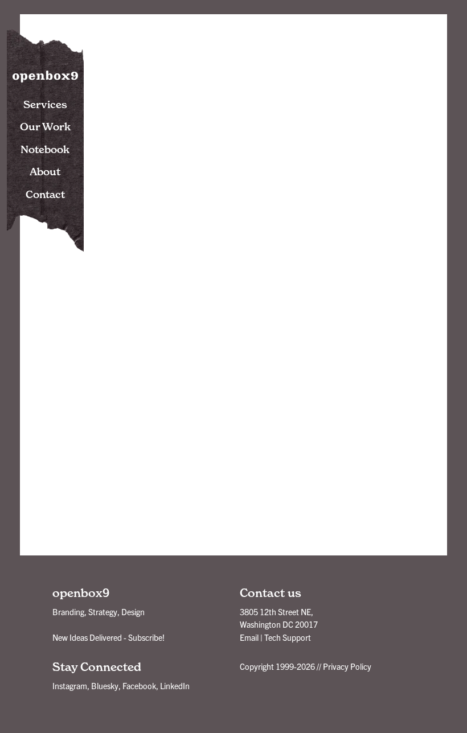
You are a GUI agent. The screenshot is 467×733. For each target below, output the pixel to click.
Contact (45, 194)
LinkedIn (175, 686)
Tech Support (287, 637)
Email (249, 637)
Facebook (139, 686)
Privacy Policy (347, 666)
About (45, 171)
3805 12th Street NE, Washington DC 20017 (279, 618)
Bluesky (104, 686)
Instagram (69, 686)
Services (45, 104)
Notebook (45, 149)
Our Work (45, 126)
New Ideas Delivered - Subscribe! (108, 637)
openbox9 (45, 74)
